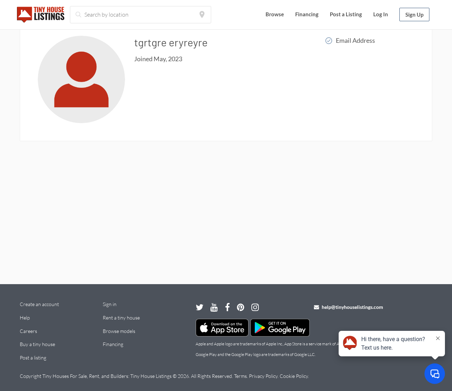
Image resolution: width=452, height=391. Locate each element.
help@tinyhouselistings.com (352, 307)
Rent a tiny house (121, 318)
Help (25, 318)
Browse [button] (275, 14)
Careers (28, 331)
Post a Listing (346, 14)
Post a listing (33, 358)
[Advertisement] (226, 208)
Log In (380, 14)
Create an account (39, 304)
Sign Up (414, 14)
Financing (307, 14)
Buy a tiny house (37, 344)
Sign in (110, 304)
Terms (240, 376)
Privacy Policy (263, 376)
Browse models (119, 331)
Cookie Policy (294, 376)
